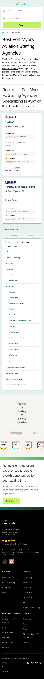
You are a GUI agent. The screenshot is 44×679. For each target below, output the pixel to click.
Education (9, 252)
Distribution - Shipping (16, 303)
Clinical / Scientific (12, 246)
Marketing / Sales (12, 373)
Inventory (12, 326)
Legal (8, 362)
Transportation (14, 349)
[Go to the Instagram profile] (40, 662)
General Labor (14, 315)
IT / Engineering (11, 280)
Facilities (12, 309)
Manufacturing (14, 332)
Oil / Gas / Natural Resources (16, 385)
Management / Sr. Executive (15, 367)
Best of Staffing (29, 62)
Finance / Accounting (13, 258)
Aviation (12, 292)
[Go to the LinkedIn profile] (28, 662)
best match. (31, 106)
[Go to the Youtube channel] (36, 662)
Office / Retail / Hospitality (14, 379)
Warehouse (13, 355)
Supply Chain (13, 343)
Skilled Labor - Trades (16, 338)
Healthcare (9, 269)
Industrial (9, 286)
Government (10, 263)
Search (22, 25)
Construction (13, 298)
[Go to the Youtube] (32, 662)
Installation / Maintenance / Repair (20, 321)
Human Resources (12, 275)
